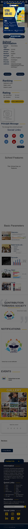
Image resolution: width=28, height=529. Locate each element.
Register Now (15, 36)
